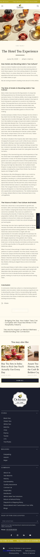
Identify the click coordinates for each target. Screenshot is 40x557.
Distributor (7, 493)
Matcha (6, 427)
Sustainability (8, 482)
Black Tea (7, 418)
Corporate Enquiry (38, 221)
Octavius (17, 548)
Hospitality (7, 490)
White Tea (7, 424)
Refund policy (30, 551)
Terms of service (29, 553)
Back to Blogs (21, 310)
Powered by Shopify (14, 551)
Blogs (21, 45)
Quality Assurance (10, 485)
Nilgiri (5, 460)
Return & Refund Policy (12, 499)
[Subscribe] (38, 521)
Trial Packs (7, 442)
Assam (6, 457)
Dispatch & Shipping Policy (13, 502)
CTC (5, 439)
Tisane (6, 436)
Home (17, 45)
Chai (5, 430)
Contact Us (8, 487)
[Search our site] (37, 6)
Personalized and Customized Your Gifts (18, 505)
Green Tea (7, 421)
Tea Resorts (8, 476)
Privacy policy (14, 553)
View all (19, 380)
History (6, 479)
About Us (7, 473)
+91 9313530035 (11, 530)
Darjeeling (7, 454)
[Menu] (2, 6)
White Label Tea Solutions (13, 496)
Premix (6, 433)
